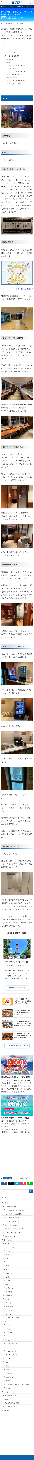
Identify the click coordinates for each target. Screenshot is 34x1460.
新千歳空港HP (27, 289)
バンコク (9, 1325)
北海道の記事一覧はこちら (17, 1045)
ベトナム (8, 1243)
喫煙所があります (13, 78)
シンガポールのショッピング (14, 1229)
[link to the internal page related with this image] (17, 949)
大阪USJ (9, 1373)
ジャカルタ (9, 1314)
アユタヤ (9, 1333)
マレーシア (8, 1295)
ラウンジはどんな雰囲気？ (16, 71)
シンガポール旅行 (10, 1206)
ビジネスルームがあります (16, 74)
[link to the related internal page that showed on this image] (17, 1065)
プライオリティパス (11, 1407)
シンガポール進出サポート (13, 1232)
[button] (4, 1183)
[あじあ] (17, 2)
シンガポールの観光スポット (15, 1210)
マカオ (8, 1281)
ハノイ (8, 1255)
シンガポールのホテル (12, 1221)
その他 (6, 1392)
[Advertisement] (17, 1155)
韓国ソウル (9, 1288)
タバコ (16, 1178)
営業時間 (10, 59)
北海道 (14, 17)
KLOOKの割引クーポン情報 (15, 1077)
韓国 (6, 1284)
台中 (7, 1266)
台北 (7, 1262)
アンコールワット (11, 1344)
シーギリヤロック (11, 1355)
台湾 (6, 1258)
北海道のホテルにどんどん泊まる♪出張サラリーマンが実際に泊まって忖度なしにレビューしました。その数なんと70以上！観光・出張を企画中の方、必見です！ (17, 973)
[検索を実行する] (31, 1191)
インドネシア (9, 1310)
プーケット (9, 1336)
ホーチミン (9, 1251)
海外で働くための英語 (12, 1403)
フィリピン (8, 1358)
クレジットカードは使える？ (17, 65)
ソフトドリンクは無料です (16, 80)
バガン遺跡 (9, 1307)
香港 (7, 1277)
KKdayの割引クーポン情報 (15, 1117)
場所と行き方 (11, 68)
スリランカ (8, 1347)
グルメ (8, 1388)
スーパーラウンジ (11, 56)
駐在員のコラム (10, 1236)
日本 (10, 17)
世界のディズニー (10, 1395)
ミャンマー (8, 1299)
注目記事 (7, 1410)
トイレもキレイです (14, 84)
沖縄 (7, 1370)
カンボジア (8, 1340)
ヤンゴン (9, 1303)
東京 (7, 1366)
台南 (7, 1269)
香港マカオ (8, 1273)
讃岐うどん (9, 1377)
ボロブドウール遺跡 (12, 1318)
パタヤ (8, 1329)
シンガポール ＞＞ (10, 1203)
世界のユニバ (9, 1399)
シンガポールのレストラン (13, 1225)
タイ (6, 1321)
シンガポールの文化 (12, 1218)
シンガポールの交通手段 (14, 1214)
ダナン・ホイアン (11, 1247)
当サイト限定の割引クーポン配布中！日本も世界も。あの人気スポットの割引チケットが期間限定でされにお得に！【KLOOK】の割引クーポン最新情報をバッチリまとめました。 (16, 1086)
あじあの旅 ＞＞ (9, 1240)
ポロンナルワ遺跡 (11, 1351)
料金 (8, 62)
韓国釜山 (9, 1292)
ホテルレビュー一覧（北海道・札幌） (18, 1384)
